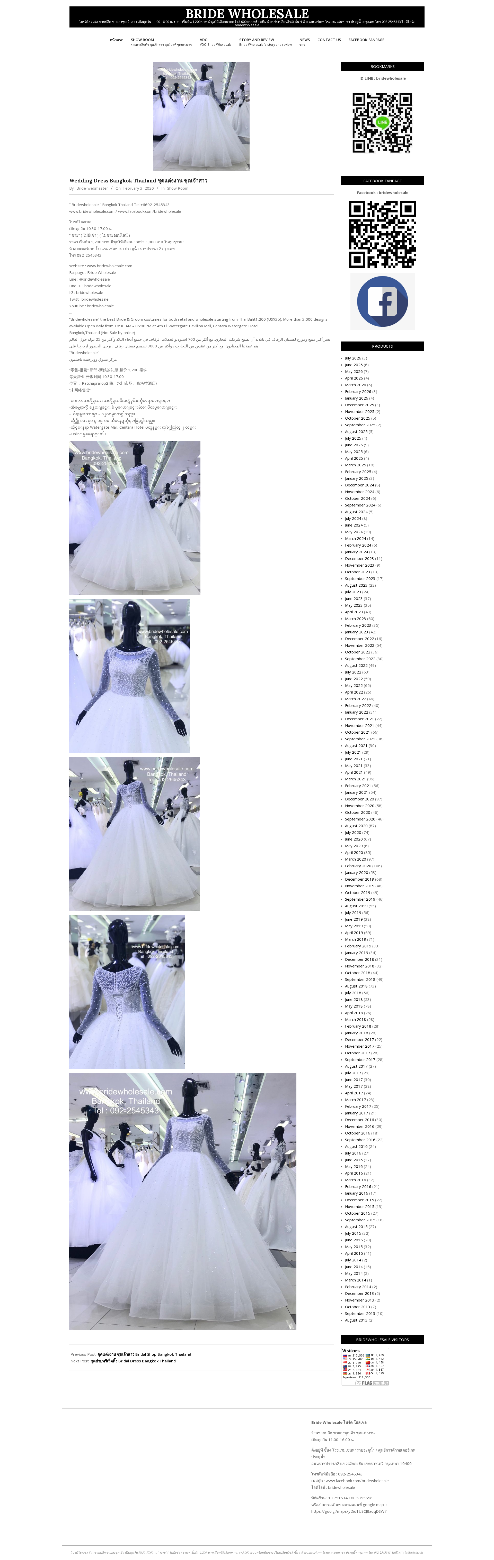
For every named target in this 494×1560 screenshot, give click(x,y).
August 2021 (356, 745)
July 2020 (353, 832)
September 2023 (360, 578)
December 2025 (359, 404)
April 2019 (354, 932)
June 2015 (354, 1239)
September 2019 (360, 899)
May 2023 (354, 605)
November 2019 (359, 885)
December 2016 (359, 1119)
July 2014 (353, 1259)
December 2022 (359, 638)
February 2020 (358, 865)
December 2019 (359, 879)
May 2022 (354, 685)
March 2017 (355, 1099)
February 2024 (358, 545)
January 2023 (356, 631)
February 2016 (358, 1186)
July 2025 (353, 438)
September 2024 (360, 504)
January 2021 (356, 792)
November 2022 (359, 645)
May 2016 (354, 1166)
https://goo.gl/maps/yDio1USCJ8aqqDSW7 (349, 1511)
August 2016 (356, 1146)
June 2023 (354, 598)
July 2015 (353, 1233)
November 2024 (359, 491)
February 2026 (358, 391)
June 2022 (354, 678)
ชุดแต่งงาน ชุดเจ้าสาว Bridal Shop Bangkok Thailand (144, 1354)
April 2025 (354, 458)
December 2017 (359, 1039)
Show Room (177, 188)
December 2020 (359, 798)
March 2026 (355, 384)
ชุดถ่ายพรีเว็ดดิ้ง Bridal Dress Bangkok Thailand (133, 1360)
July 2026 (353, 358)
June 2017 (354, 1079)
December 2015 (359, 1199)
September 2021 (360, 738)
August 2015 (356, 1226)
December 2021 (359, 718)
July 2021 (353, 752)
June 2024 (354, 525)
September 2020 (360, 818)
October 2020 (357, 812)
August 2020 (356, 825)
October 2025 (357, 418)
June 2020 (354, 839)
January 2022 (356, 712)
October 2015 (357, 1213)
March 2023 (355, 618)
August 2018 (356, 986)
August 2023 (356, 585)
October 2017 (357, 1052)
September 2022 (360, 658)
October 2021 (357, 732)
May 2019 (354, 925)
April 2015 (354, 1253)
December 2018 (359, 959)
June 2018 (354, 999)
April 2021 (354, 772)
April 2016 (354, 1173)
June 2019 (354, 919)
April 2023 (354, 611)
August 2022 (356, 665)
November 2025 (359, 411)
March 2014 (355, 1279)
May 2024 (354, 531)
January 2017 (356, 1112)
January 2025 (356, 478)
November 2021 (359, 725)
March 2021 (355, 778)
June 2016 (354, 1159)
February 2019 (358, 945)
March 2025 (355, 464)
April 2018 (354, 1012)
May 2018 (354, 1006)
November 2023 (359, 565)
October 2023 (357, 571)
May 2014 (354, 1273)
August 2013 (356, 1320)
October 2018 (357, 972)
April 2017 (354, 1092)
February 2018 (358, 1026)
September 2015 (360, 1219)
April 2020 (354, 852)
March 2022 (355, 698)
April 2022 (354, 692)
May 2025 (354, 451)
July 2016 (353, 1153)
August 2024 (356, 511)
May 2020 (354, 845)
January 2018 (356, 1032)
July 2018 (353, 992)
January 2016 (356, 1193)
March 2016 (355, 1179)
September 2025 (360, 424)
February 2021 (358, 785)
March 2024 (355, 538)
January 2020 (356, 872)
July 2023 (353, 591)
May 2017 (354, 1086)
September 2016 (360, 1139)
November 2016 (359, 1126)
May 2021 (354, 765)
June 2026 (354, 364)
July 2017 (353, 1072)
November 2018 (359, 965)
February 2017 (358, 1106)
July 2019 (353, 912)
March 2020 (355, 859)
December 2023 (359, 558)
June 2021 (354, 758)
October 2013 (357, 1306)
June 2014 (354, 1266)
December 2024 (359, 484)
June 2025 (354, 444)
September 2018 (360, 979)
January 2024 (356, 551)
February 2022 (358, 705)
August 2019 (356, 905)
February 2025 (358, 471)
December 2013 (359, 1293)
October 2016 (357, 1133)
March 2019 (355, 939)
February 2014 (358, 1286)
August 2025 (356, 431)
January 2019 (356, 952)
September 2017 (360, 1059)
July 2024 (353, 518)
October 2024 (357, 498)
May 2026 (354, 371)
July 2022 (353, 672)
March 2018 (355, 1019)
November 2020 (359, 805)
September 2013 (360, 1313)
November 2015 (359, 1206)
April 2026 (354, 378)
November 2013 (359, 1300)
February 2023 (358, 625)
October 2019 (357, 892)
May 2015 (354, 1246)
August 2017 (356, 1066)
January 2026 (356, 398)
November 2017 (359, 1046)
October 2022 (357, 651)
